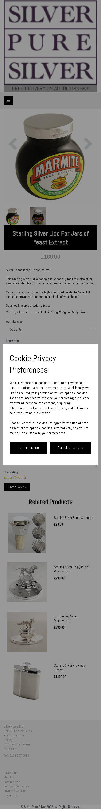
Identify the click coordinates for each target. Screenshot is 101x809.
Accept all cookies (70, 447)
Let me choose (28, 447)
